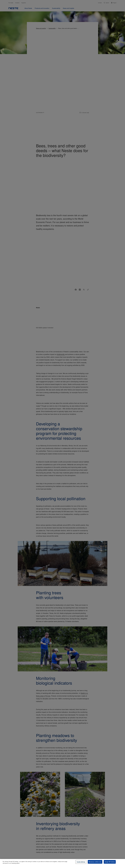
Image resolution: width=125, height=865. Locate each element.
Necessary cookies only (95, 862)
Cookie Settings (81, 862)
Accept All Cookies (110, 862)
